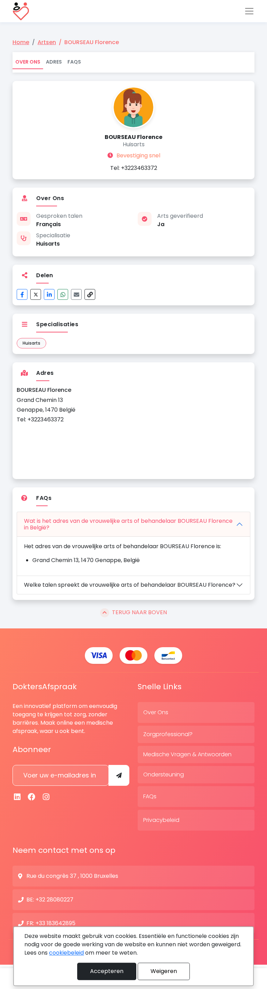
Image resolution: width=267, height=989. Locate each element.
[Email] (76, 294)
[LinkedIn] (49, 294)
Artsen (47, 42)
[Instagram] (46, 797)
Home (21, 42)
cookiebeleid (66, 953)
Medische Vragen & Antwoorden (187, 754)
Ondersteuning (163, 774)
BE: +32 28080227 (49, 900)
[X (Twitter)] (35, 294)
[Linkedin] (17, 797)
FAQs (74, 61)
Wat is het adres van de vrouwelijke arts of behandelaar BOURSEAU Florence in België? (128, 524)
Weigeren (164, 971)
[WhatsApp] (62, 294)
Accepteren (106, 971)
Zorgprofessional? (168, 734)
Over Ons (27, 61)
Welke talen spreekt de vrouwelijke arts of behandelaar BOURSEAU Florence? (129, 585)
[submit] (118, 775)
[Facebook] (22, 294)
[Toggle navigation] (249, 11)
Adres (54, 61)
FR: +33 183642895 (50, 923)
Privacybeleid (161, 820)
